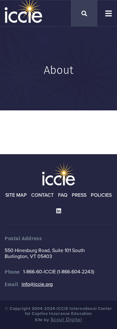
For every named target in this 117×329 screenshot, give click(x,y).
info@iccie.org (37, 284)
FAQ (62, 195)
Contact (42, 195)
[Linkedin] (58, 210)
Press (79, 195)
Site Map (16, 195)
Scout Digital (66, 319)
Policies (101, 195)
